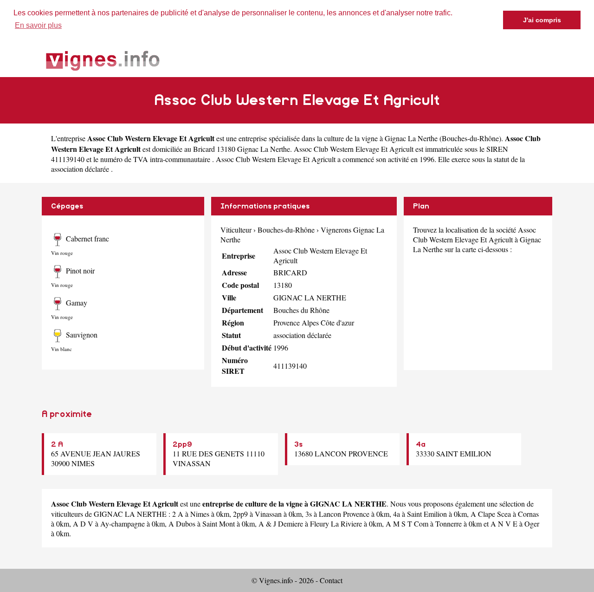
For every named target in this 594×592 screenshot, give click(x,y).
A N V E (504, 523)
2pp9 (182, 444)
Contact (331, 580)
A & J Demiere (280, 523)
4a (421, 444)
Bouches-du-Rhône (470, 138)
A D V (83, 523)
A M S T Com (407, 523)
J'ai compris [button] (542, 20)
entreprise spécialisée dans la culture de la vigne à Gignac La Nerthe (338, 138)
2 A (57, 444)
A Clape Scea (491, 514)
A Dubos (181, 523)
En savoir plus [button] (38, 25)
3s (298, 444)
